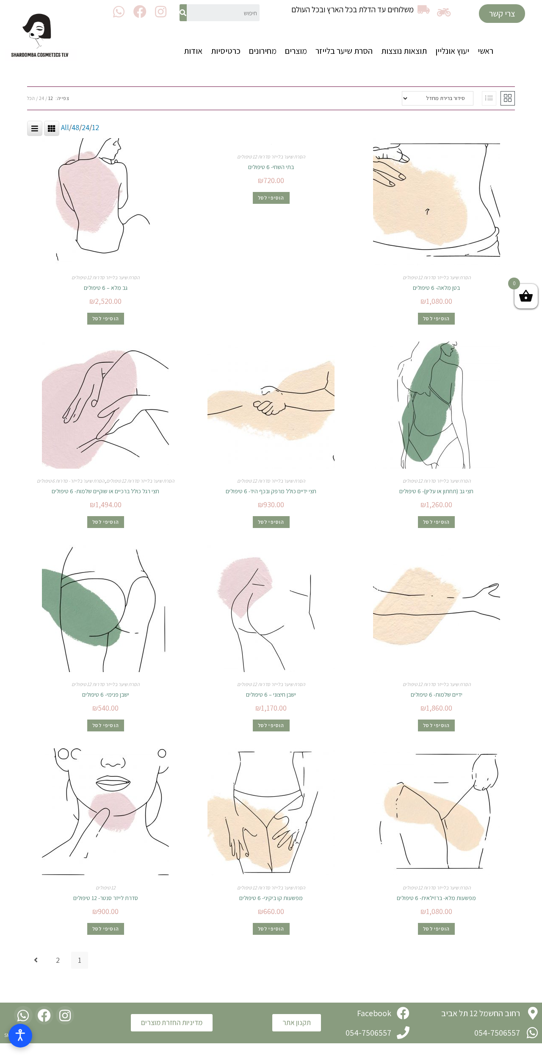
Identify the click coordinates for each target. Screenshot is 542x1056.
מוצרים (296, 50)
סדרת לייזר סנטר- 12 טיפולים (105, 898)
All (65, 127)
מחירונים (263, 50)
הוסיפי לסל (436, 318)
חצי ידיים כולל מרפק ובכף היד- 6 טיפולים (271, 491)
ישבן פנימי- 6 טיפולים (105, 694)
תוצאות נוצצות (404, 50)
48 (75, 127)
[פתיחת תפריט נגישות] (20, 1036)
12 (50, 98)
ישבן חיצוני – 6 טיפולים (271, 694)
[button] (502, 13)
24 (41, 98)
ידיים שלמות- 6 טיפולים (436, 694)
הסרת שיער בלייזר (344, 50)
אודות (193, 50)
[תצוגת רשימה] (489, 98)
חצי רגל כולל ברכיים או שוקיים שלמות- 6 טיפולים (105, 491)
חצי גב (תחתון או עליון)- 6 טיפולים (436, 491)
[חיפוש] (183, 12)
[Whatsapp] (119, 12)
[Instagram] (161, 12)
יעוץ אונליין (452, 50)
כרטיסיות (226, 50)
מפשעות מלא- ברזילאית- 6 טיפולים (436, 898)
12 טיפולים (106, 887)
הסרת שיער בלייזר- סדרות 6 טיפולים (70, 481)
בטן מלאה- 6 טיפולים (436, 288)
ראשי (485, 50)
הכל (31, 98)
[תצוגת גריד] (508, 98)
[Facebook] (140, 12)
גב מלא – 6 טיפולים (105, 288)
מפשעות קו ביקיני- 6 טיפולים (271, 898)
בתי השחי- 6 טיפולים (271, 167)
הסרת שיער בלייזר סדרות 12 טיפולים (436, 277)
